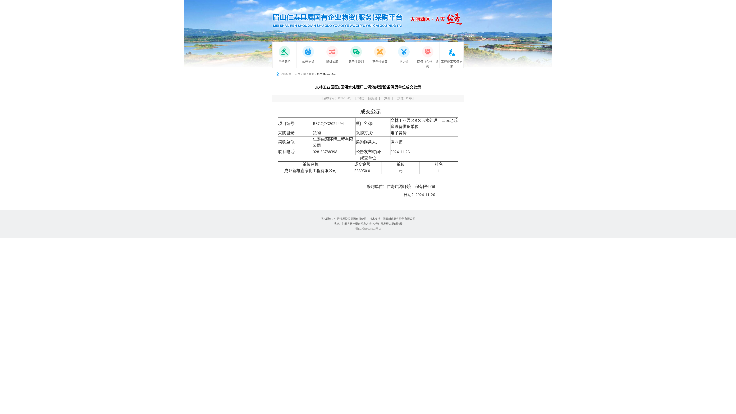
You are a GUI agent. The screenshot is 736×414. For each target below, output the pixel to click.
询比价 (403, 61)
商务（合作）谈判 (428, 64)
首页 (297, 74)
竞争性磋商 (380, 61)
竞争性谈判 (356, 61)
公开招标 (308, 61)
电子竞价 (284, 61)
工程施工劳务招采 (451, 64)
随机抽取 (332, 61)
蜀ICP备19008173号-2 (368, 228)
